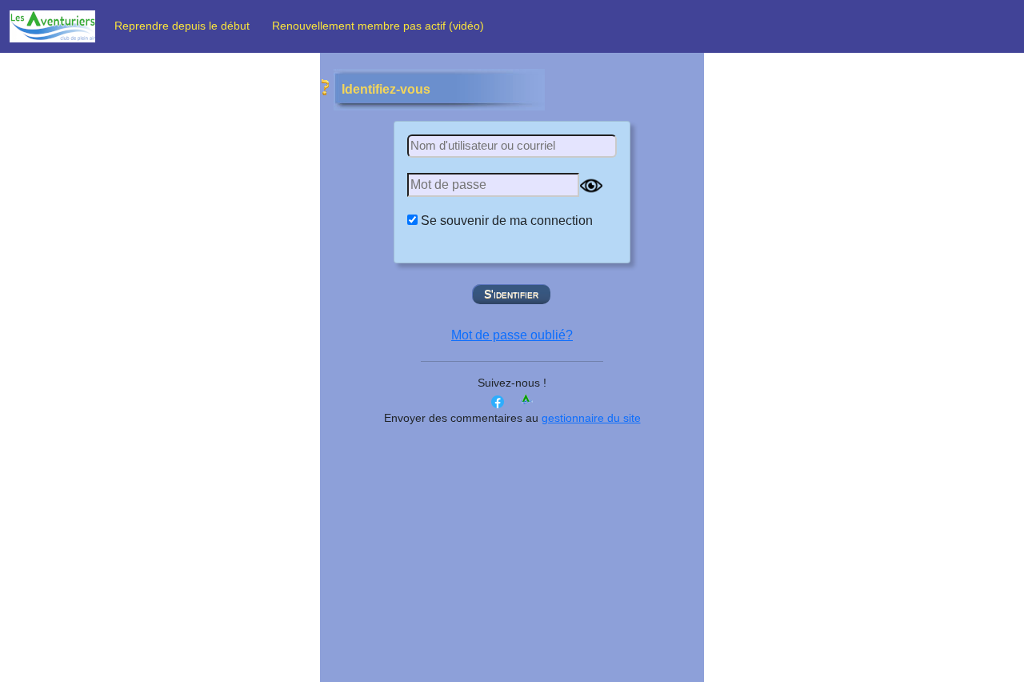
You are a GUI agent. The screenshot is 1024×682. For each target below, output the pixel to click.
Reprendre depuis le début (186, 25)
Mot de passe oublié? (512, 335)
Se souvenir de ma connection (507, 220)
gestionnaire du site (591, 417)
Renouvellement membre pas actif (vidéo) (379, 25)
